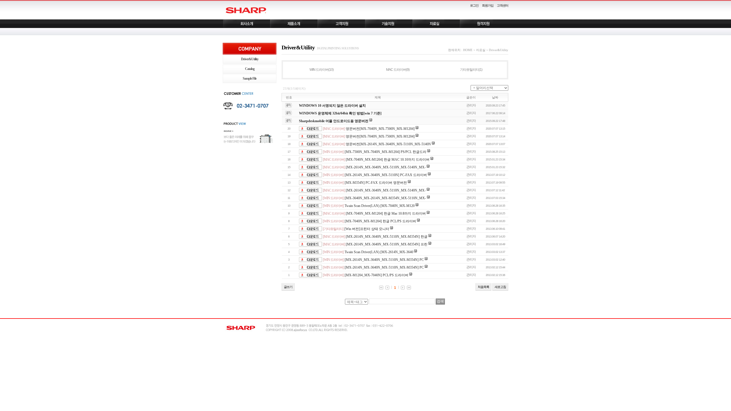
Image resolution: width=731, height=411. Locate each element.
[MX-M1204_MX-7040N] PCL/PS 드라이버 (376, 275)
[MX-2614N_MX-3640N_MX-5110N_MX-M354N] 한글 (386, 237)
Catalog (249, 69)
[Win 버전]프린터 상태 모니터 (366, 229)
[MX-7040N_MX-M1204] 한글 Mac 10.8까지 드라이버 (386, 213)
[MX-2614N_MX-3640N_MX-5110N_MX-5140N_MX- (386, 167)
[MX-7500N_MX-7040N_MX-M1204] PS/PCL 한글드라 (385, 152)
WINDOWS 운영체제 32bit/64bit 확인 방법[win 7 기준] (340, 113)
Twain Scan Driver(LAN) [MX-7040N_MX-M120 (380, 206)
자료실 (480, 50)
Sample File (249, 78)
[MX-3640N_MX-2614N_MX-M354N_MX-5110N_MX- (385, 198)
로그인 (474, 5)
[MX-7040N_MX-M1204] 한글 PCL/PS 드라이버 (380, 221)
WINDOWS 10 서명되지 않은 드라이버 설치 (332, 106)
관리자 (471, 105)
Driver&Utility (249, 59)
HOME (468, 50)
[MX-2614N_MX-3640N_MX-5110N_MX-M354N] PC (384, 260)
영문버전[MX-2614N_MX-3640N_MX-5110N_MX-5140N (388, 144)
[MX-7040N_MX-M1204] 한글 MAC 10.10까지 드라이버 (387, 160)
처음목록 (483, 287)
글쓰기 (288, 287)
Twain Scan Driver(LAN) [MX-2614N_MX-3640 (379, 252)
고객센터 (502, 5)
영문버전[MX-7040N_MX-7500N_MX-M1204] (380, 129)
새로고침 (500, 287)
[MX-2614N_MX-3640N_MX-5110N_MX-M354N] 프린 (386, 244)
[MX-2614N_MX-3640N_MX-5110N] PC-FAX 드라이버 (386, 175)
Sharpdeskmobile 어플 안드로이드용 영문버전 (333, 121)
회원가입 (487, 5)
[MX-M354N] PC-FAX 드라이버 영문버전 (376, 183)
